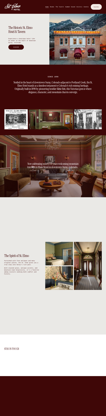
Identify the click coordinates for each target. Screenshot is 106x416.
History (79, 7)
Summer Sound (70, 7)
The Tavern (60, 7)
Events (86, 7)
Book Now (96, 7)
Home (47, 7)
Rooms (52, 7)
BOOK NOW (16, 47)
